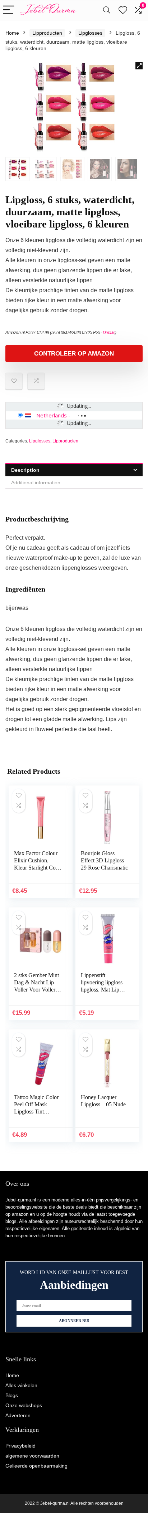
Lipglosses (90, 33)
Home (12, 33)
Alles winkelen (21, 1385)
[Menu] (8, 10)
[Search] (106, 10)
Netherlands (51, 415)
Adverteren (18, 1415)
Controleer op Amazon (74, 353)
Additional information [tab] (35, 482)
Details (109, 332)
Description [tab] (25, 470)
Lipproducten (47, 33)
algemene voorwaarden (32, 1456)
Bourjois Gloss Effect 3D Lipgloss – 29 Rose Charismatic (104, 860)
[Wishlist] (123, 10)
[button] (139, 65)
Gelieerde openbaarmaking (36, 1466)
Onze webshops (23, 1405)
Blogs (11, 1395)
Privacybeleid (20, 1446)
